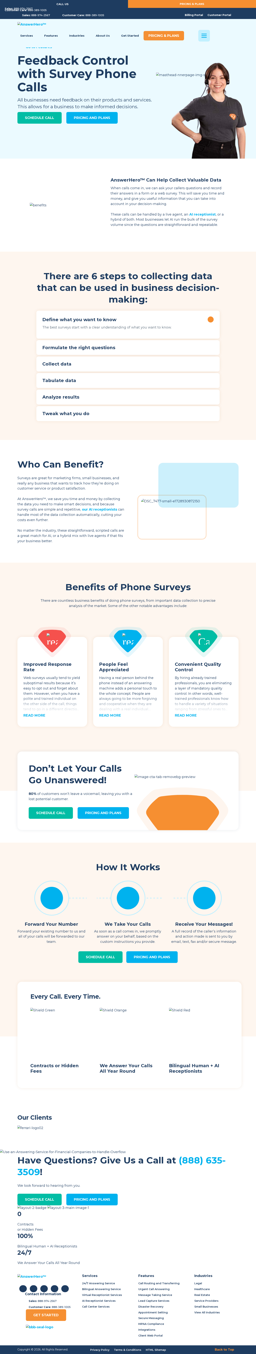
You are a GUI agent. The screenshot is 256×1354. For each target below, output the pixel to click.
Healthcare (202, 1289)
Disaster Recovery (150, 1306)
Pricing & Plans (192, 4)
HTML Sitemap (156, 1350)
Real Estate (202, 1295)
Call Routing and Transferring (159, 1283)
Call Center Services (96, 1306)
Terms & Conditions (127, 1350)
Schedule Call (39, 118)
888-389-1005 (37, 10)
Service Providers (206, 1301)
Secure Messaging (151, 1318)
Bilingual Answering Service (101, 1289)
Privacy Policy (99, 1350)
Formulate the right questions (78, 347)
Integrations (146, 1329)
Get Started (46, 1315)
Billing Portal (194, 15)
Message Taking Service (155, 1295)
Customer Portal (219, 15)
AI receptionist (202, 214)
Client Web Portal (150, 1335)
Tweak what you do (65, 413)
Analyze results (60, 397)
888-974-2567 (23, 8)
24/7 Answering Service (98, 1283)
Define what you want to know (79, 319)
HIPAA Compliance (151, 1324)
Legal (198, 1283)
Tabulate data (59, 380)
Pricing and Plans (92, 118)
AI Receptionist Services (99, 1301)
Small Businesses (206, 1306)
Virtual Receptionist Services (102, 1295)
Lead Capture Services (153, 1301)
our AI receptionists (99, 509)
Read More (34, 715)
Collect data (56, 364)
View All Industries (207, 1312)
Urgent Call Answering (154, 1289)
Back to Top (224, 1349)
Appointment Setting (153, 1312)
